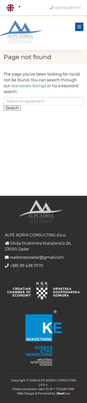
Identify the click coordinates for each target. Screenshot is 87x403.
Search (12, 108)
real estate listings (28, 86)
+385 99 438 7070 (67, 8)
